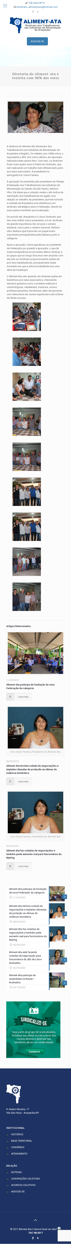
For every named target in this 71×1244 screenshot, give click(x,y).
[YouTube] (38, 11)
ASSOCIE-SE (18, 1191)
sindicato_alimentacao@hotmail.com (37, 6)
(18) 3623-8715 (36, 3)
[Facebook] (33, 11)
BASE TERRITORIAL (21, 1140)
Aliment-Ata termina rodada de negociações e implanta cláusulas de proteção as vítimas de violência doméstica (32, 769)
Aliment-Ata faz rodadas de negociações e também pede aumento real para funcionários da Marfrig (33, 854)
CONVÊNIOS (17, 1147)
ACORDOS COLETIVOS (23, 1185)
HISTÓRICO (17, 1134)
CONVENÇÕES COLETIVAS (25, 1178)
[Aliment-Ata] (35, 25)
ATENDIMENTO (19, 1153)
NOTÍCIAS (16, 1172)
